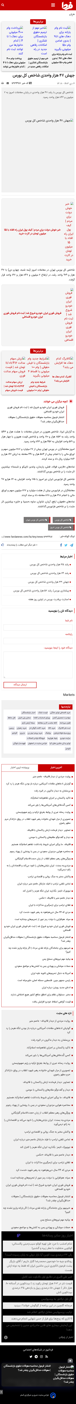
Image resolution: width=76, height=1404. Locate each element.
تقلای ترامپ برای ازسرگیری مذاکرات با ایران (50, 905)
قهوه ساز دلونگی (19, 743)
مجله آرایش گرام (28, 723)
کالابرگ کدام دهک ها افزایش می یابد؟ (61, 379)
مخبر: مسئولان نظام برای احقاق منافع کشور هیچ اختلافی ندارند (41, 995)
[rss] (45, 1356)
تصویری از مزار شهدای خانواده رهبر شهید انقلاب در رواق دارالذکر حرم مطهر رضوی (38, 821)
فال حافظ (11, 718)
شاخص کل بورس (62, 520)
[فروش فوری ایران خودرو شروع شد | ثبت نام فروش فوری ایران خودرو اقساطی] (67, 315)
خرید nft (51, 728)
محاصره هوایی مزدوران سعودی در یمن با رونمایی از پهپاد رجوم (40, 852)
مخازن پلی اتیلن (24, 718)
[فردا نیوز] (67, 5)
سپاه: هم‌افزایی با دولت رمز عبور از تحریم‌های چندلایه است (43, 919)
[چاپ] (3, 83)
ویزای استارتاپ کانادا (42, 718)
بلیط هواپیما (52, 738)
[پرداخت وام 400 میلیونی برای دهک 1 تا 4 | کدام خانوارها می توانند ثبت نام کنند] (14, 41)
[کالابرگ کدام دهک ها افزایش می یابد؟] (62, 365)
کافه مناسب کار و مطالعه (47, 723)
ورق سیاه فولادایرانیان (62, 733)
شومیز (68, 748)
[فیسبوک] (61, 545)
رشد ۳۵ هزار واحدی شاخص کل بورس (49, 565)
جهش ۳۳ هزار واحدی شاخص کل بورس (48, 582)
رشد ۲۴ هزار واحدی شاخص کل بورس (49, 574)
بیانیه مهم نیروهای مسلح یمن (56, 959)
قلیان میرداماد (65, 723)
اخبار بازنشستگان (28, 712)
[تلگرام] (72, 545)
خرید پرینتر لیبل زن (35, 733)
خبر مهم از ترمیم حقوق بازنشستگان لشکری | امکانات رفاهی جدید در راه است (38, 63)
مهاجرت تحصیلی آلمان (61, 718)
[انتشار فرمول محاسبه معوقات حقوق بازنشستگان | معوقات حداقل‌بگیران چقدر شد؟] (63, 1374)
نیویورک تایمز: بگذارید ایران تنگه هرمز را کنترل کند (47, 891)
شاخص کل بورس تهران (35, 520)
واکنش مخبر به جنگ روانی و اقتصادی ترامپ (49, 877)
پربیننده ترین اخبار (20, 767)
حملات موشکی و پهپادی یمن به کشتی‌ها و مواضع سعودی (43, 966)
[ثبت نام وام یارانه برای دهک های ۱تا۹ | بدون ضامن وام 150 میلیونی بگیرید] (62, 39)
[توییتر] (66, 545)
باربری (22, 733)
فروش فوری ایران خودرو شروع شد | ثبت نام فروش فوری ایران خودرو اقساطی (32, 315)
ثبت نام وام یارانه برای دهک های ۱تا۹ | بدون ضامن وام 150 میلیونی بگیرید (62, 59)
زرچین (11, 728)
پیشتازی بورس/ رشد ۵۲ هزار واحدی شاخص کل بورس (41, 591)
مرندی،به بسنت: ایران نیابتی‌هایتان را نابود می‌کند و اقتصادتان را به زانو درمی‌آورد (39, 868)
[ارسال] (8, 83)
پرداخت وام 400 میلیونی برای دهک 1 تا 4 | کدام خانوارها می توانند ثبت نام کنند (14, 63)
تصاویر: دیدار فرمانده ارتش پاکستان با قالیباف (49, 830)
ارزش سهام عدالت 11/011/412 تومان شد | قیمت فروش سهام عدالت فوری (14, 386)
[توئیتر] (30, 1356)
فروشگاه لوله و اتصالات (36, 738)
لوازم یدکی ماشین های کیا (60, 743)
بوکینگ (48, 733)
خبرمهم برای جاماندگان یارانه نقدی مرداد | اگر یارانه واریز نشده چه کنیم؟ (39, 950)
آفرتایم (14, 733)
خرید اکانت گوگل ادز (37, 728)
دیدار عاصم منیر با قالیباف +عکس (55, 898)
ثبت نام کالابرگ (64, 728)
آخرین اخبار (56, 767)
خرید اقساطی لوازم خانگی (60, 712)
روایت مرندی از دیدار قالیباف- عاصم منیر (52, 777)
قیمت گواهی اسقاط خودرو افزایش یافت (51, 1002)
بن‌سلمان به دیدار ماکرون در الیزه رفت (52, 791)
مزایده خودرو (65, 738)
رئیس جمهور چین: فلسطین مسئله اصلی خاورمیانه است (44, 980)
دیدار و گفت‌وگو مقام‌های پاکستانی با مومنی (50, 837)
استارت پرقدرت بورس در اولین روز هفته (48, 600)
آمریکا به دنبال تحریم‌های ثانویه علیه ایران (51, 973)
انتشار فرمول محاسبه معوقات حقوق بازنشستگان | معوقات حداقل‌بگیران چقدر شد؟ (27, 1368)
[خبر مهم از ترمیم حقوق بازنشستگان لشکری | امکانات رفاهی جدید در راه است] (38, 41)
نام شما (68, 621)
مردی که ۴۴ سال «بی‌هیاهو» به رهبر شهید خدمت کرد (45, 912)
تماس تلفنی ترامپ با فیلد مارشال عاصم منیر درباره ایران (44, 884)
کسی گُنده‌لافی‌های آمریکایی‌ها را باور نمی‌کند (49, 805)
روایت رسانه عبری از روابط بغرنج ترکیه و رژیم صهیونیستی (43, 812)
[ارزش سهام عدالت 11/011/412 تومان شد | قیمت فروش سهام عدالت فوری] (14, 367)
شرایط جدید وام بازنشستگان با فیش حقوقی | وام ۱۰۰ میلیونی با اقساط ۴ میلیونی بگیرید (38, 386)
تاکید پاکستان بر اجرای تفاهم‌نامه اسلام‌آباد (50, 798)
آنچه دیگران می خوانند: (55, 401)
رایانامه (68, 635)
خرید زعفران (22, 728)
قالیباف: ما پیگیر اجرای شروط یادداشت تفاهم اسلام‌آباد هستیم (41, 844)
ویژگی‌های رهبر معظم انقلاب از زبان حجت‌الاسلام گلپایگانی (43, 859)
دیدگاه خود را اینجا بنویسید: (58, 648)
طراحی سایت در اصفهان (37, 743)
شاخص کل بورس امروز (59, 527)
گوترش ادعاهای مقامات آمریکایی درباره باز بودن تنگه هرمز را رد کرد (38, 784)
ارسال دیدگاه (20, 685)
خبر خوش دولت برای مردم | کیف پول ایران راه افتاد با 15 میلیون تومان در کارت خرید (32, 232)
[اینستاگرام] (40, 1356)
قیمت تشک (42, 712)
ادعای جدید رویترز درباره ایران (56, 988)
